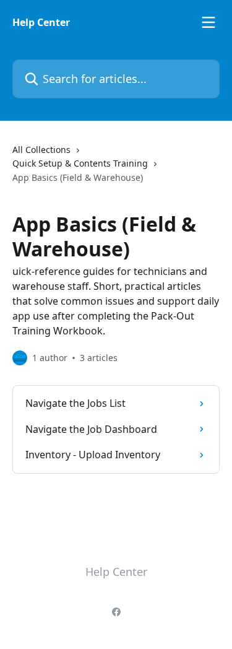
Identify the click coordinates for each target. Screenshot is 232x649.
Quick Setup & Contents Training (80, 163)
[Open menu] (208, 22)
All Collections (41, 149)
